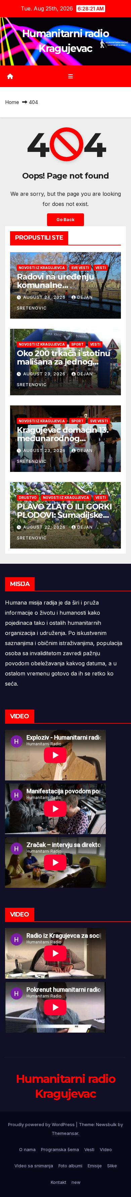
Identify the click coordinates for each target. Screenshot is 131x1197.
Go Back (65, 219)
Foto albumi (70, 1165)
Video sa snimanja (33, 1165)
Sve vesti (80, 268)
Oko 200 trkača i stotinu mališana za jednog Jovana (63, 361)
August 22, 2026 (45, 527)
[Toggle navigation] (70, 76)
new (76, 1182)
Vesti (100, 268)
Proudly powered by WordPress (42, 1124)
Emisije (95, 1165)
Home (12, 102)
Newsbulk (106, 1124)
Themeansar (65, 1133)
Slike (112, 1165)
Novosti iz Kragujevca (42, 268)
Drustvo (28, 498)
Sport (77, 344)
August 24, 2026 (45, 297)
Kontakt (58, 1182)
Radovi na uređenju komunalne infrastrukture (55, 285)
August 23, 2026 (45, 373)
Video (106, 1149)
